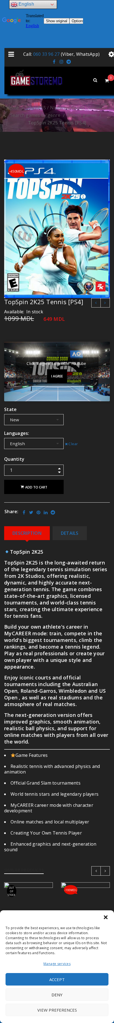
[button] (105, 917)
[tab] (27, 533)
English (25, 4)
